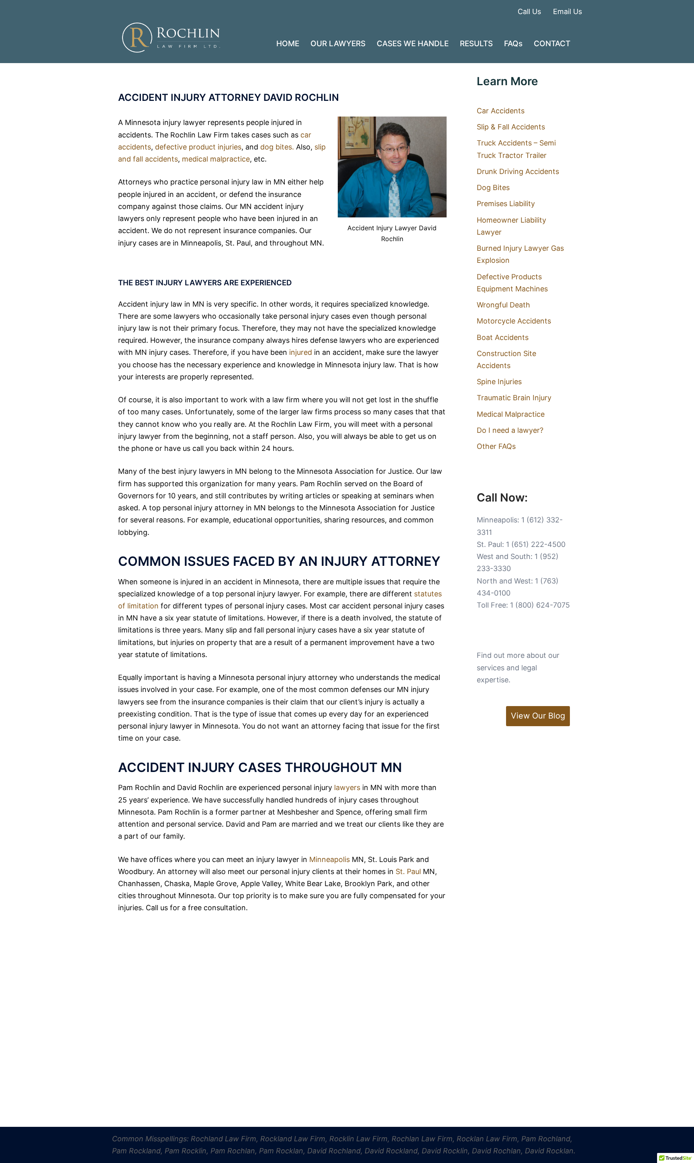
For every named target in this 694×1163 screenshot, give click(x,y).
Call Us (529, 11)
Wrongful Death (503, 305)
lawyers (347, 787)
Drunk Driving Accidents (518, 171)
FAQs (513, 43)
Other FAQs (496, 446)
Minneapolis (329, 859)
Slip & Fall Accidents (511, 127)
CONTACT (552, 43)
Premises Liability (506, 203)
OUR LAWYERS (337, 43)
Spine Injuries (499, 381)
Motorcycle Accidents (514, 321)
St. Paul (409, 871)
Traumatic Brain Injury (514, 397)
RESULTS (476, 43)
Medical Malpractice (511, 414)
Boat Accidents (503, 337)
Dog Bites (493, 187)
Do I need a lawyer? (510, 430)
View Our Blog (538, 716)
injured (300, 352)
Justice (400, 471)
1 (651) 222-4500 (535, 544)
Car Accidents (501, 110)
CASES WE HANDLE (413, 43)
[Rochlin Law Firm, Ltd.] (171, 37)
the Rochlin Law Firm (294, 424)
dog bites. (277, 147)
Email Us (567, 11)
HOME (287, 43)
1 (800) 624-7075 (540, 605)
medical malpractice (216, 159)
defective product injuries (198, 147)
